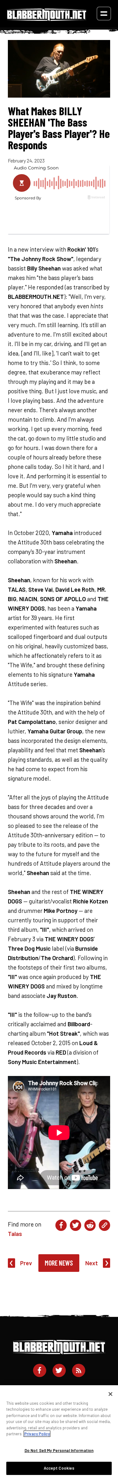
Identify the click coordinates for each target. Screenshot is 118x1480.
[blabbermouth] (47, 18)
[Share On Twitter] (75, 1225)
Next (91, 1263)
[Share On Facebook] (61, 1225)
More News (59, 1263)
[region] (59, 1432)
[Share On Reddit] (90, 1225)
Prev (26, 1263)
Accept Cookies (59, 1468)
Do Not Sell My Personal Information (59, 1450)
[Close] (110, 1394)
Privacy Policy (37, 1433)
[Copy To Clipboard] (104, 1225)
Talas (15, 1233)
